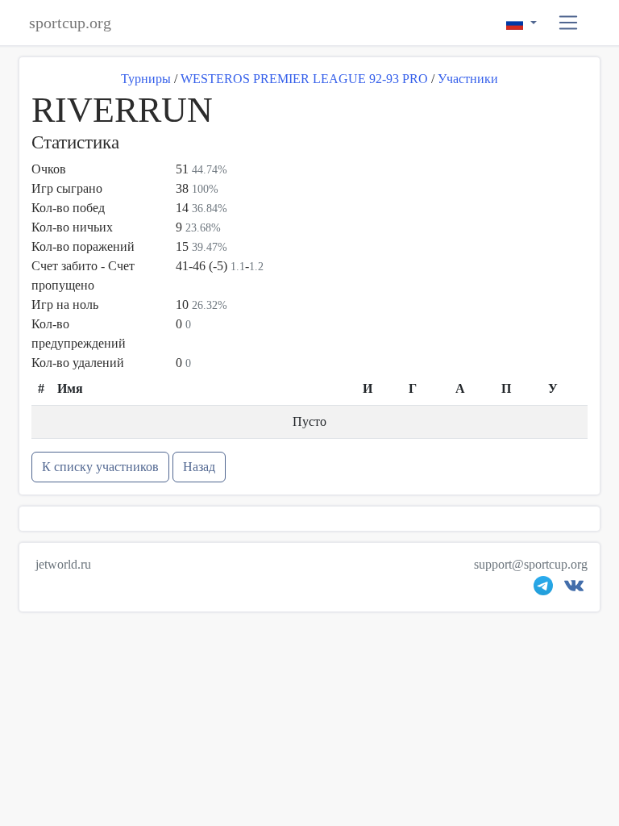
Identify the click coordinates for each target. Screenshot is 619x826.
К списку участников (100, 466)
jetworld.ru (63, 564)
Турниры (146, 79)
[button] (568, 23)
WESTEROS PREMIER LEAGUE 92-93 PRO (304, 79)
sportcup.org (70, 22)
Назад (199, 466)
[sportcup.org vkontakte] (574, 589)
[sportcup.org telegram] (543, 589)
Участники (468, 79)
